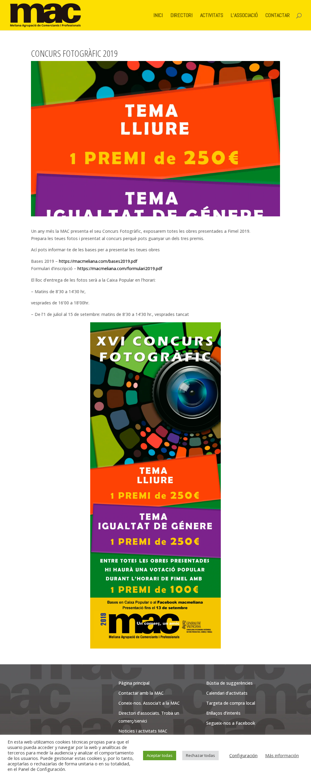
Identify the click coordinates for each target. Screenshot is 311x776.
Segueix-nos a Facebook (230, 723)
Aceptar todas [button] (160, 755)
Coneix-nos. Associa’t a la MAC (149, 703)
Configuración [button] (243, 755)
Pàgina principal (133, 683)
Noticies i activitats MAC (142, 731)
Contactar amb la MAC (141, 693)
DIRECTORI (181, 16)
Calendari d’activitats (227, 693)
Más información (282, 755)
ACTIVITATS (211, 16)
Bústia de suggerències (229, 683)
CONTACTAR (277, 16)
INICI (158, 16)
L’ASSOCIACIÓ (244, 16)
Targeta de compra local (230, 703)
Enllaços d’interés (223, 713)
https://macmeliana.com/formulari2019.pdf (119, 268)
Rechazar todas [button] (200, 755)
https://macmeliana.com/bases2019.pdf (98, 261)
